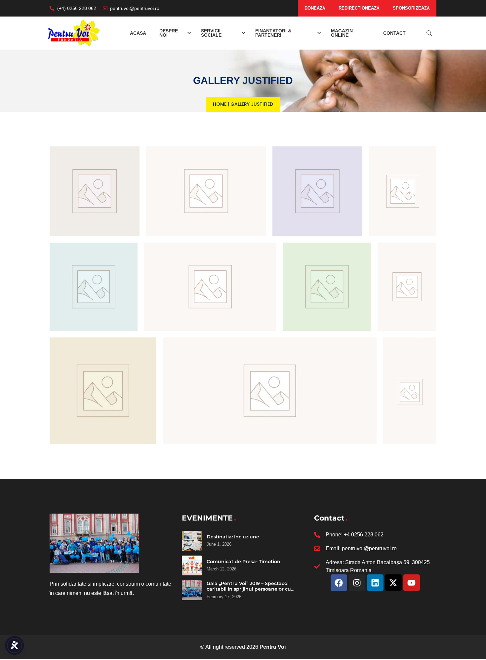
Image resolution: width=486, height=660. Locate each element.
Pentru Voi (273, 647)
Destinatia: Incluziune (233, 537)
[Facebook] (339, 582)
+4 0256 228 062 (364, 534)
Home (219, 104)
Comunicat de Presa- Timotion (243, 561)
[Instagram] (357, 582)
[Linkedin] (375, 582)
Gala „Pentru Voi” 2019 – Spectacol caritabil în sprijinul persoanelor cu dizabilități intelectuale (249, 589)
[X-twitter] (393, 582)
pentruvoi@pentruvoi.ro (369, 548)
